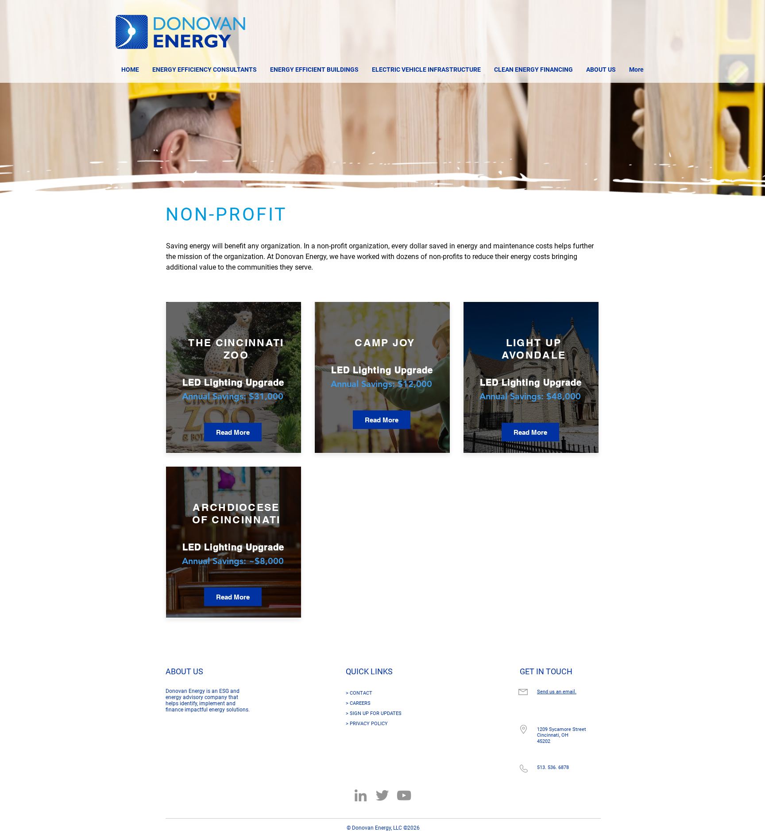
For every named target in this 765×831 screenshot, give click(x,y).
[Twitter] (382, 795)
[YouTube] (404, 795)
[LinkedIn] (360, 795)
